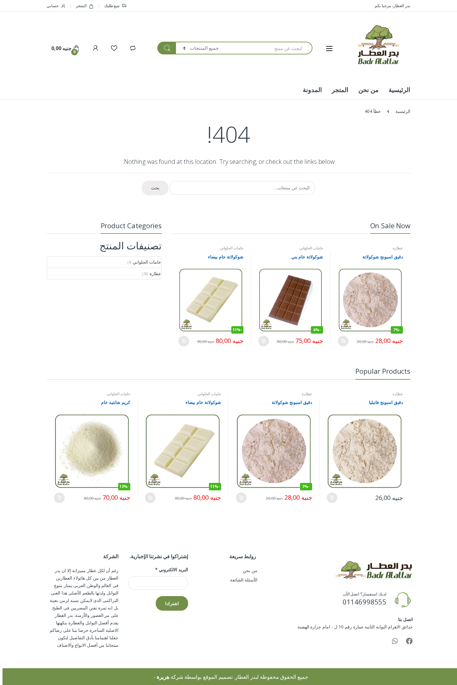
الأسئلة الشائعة (243, 580)
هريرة (163, 676)
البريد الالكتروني (171, 569)
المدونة (312, 90)
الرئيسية (399, 90)
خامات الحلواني (311, 248)
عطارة (398, 248)
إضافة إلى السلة (343, 341)
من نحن (368, 90)
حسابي (53, 5)
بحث (155, 188)
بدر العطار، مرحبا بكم (392, 5)
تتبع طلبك (112, 5)
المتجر (81, 5)
